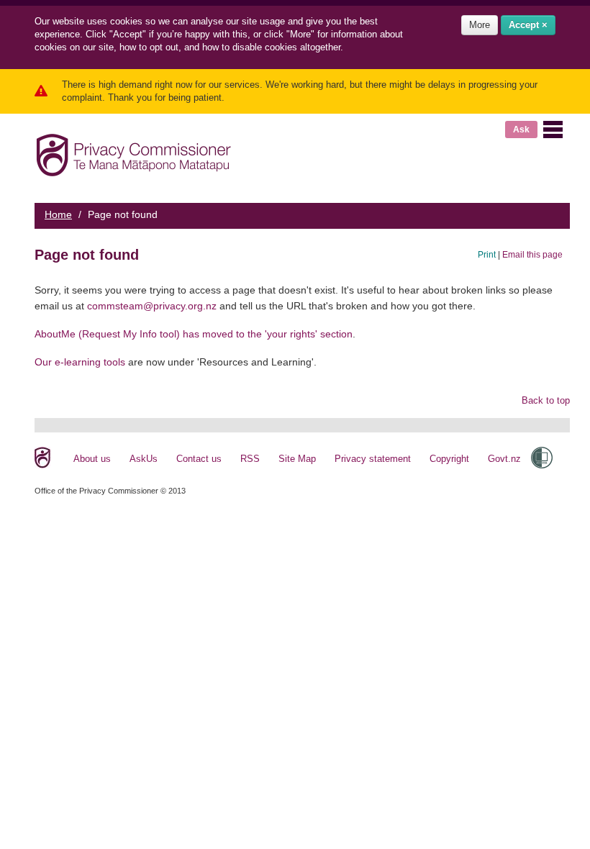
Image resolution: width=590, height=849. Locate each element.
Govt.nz (504, 458)
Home (58, 214)
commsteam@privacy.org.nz (152, 306)
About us (92, 458)
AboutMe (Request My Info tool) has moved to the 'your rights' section (194, 334)
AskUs (144, 458)
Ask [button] (521, 129)
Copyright (449, 458)
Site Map (297, 458)
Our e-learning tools (80, 362)
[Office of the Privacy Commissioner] (133, 152)
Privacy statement (373, 458)
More (479, 24)
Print (487, 254)
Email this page (532, 254)
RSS (250, 458)
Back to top (546, 400)
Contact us (199, 458)
